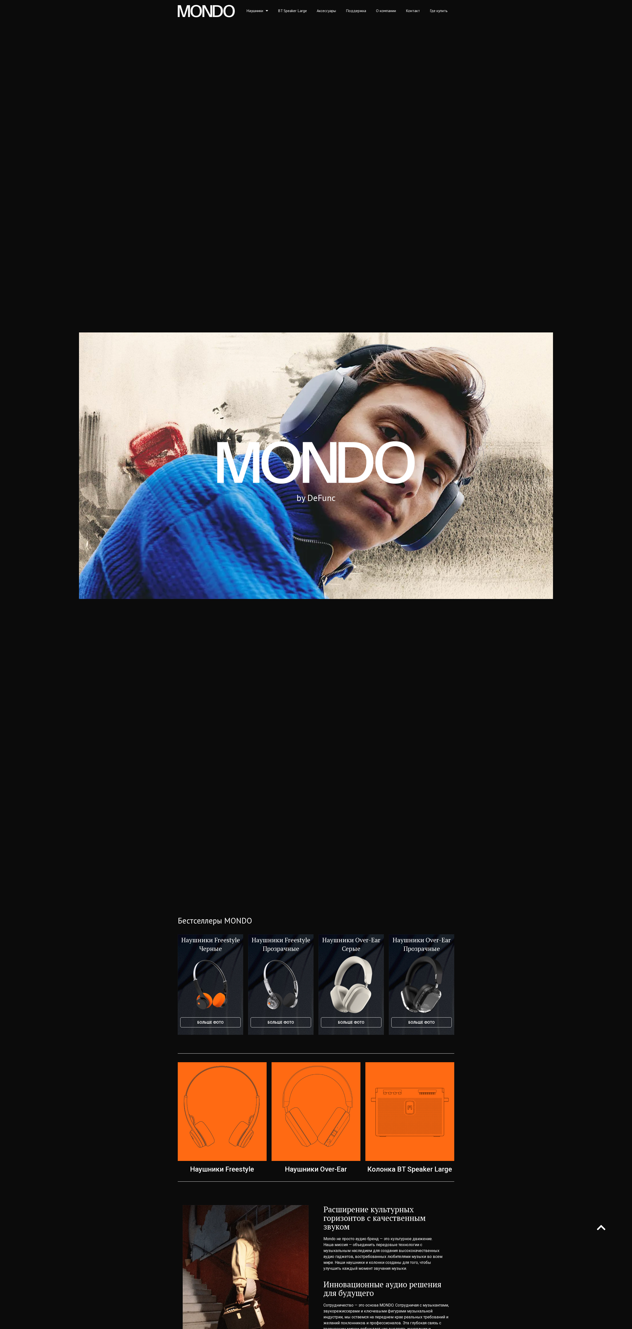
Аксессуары (326, 10)
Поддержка (356, 10)
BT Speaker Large (292, 10)
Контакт (413, 10)
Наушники (254, 10)
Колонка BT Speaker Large (409, 1169)
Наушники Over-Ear (316, 1169)
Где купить (439, 10)
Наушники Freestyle (222, 1169)
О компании (386, 10)
